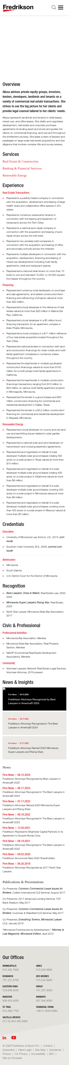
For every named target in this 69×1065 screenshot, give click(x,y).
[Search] (54, 7)
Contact (48, 1045)
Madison (7, 996)
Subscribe (8, 1049)
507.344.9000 (44, 1000)
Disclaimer (55, 1049)
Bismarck (8, 976)
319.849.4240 (11, 990)
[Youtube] (13, 1037)
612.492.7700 (11, 1010)
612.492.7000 (11, 969)
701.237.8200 (44, 990)
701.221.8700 (11, 980)
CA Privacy (21, 1053)
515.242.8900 (44, 969)
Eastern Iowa (10, 986)
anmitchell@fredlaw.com (34, 51)
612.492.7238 (28, 56)
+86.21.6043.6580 (46, 1010)
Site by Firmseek (12, 1058)
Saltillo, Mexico (11, 1017)
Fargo (39, 986)
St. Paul (7, 1006)
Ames (39, 965)
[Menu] (61, 8)
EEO (51, 1053)
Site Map (40, 1049)
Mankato (41, 996)
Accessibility (38, 1053)
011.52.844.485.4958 (15, 1021)
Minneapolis (26, 46)
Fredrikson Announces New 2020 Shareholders (29, 858)
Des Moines (42, 976)
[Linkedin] (4, 1037)
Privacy (7, 1053)
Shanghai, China (45, 1006)
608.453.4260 (11, 1000)
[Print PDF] (20, 66)
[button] (34, 66)
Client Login (25, 1049)
